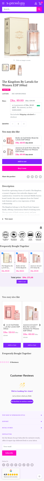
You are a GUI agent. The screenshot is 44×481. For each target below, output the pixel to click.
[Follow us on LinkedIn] (27, 464)
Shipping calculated (27, 114)
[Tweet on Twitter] (36, 176)
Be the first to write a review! (22, 401)
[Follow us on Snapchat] (32, 464)
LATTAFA (5, 94)
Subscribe (9, 453)
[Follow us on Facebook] (3, 464)
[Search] (39, 9)
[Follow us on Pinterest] (15, 464)
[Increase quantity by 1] (24, 124)
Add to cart (22, 162)
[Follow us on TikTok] (23, 464)
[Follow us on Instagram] (11, 464)
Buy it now (22, 168)
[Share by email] (40, 176)
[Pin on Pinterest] (32, 176)
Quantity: (5, 124)
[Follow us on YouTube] (19, 464)
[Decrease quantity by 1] (12, 124)
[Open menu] (3, 3)
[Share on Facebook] (28, 176)
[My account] (36, 3)
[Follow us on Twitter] (7, 464)
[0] (40, 3)
